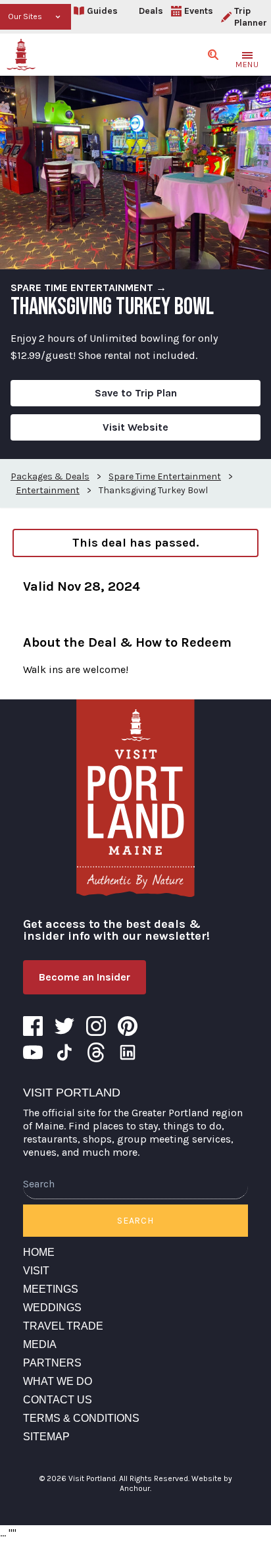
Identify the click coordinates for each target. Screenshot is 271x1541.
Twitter (64, 1026)
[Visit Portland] (21, 55)
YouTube (33, 1052)
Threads (96, 1052)
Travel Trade (63, 1326)
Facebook (33, 1026)
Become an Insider (84, 977)
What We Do (57, 1381)
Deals (151, 10)
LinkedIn (127, 1052)
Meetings (50, 1289)
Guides (102, 10)
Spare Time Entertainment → (88, 287)
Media (40, 1344)
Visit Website (135, 427)
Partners (52, 1362)
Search (135, 1220)
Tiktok (64, 1052)
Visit (36, 1270)
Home (39, 1252)
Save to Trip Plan (136, 393)
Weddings (52, 1307)
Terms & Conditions (81, 1418)
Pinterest (127, 1026)
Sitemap (46, 1436)
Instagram (96, 1026)
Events (198, 10)
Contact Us (57, 1399)
